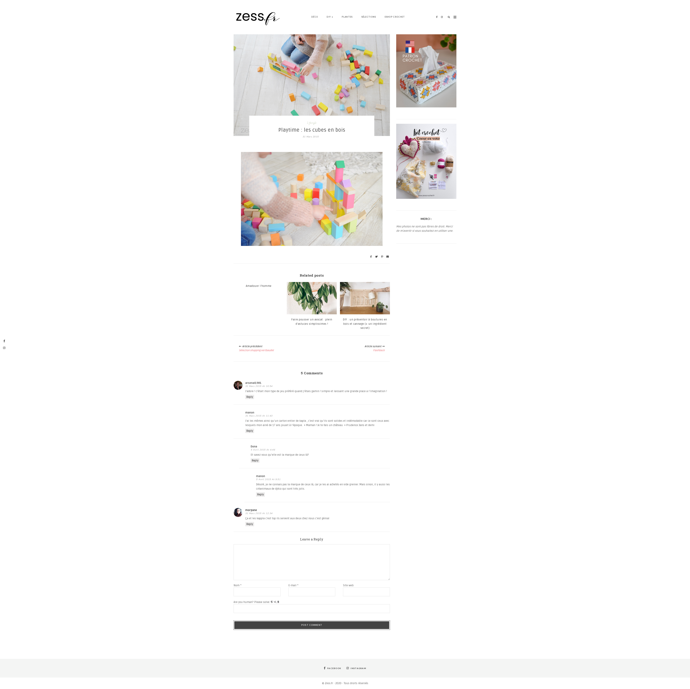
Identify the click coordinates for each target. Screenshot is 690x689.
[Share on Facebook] (371, 256)
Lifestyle (311, 123)
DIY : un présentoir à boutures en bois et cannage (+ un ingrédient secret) (365, 323)
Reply (249, 397)
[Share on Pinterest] (382, 256)
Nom (238, 585)
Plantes (347, 17)
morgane (251, 510)
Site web (348, 585)
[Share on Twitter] (376, 256)
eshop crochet (395, 17)
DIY (329, 17)
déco (314, 17)
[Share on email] (387, 256)
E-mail (293, 585)
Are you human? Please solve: (252, 602)
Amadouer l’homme (259, 286)
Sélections (368, 17)
